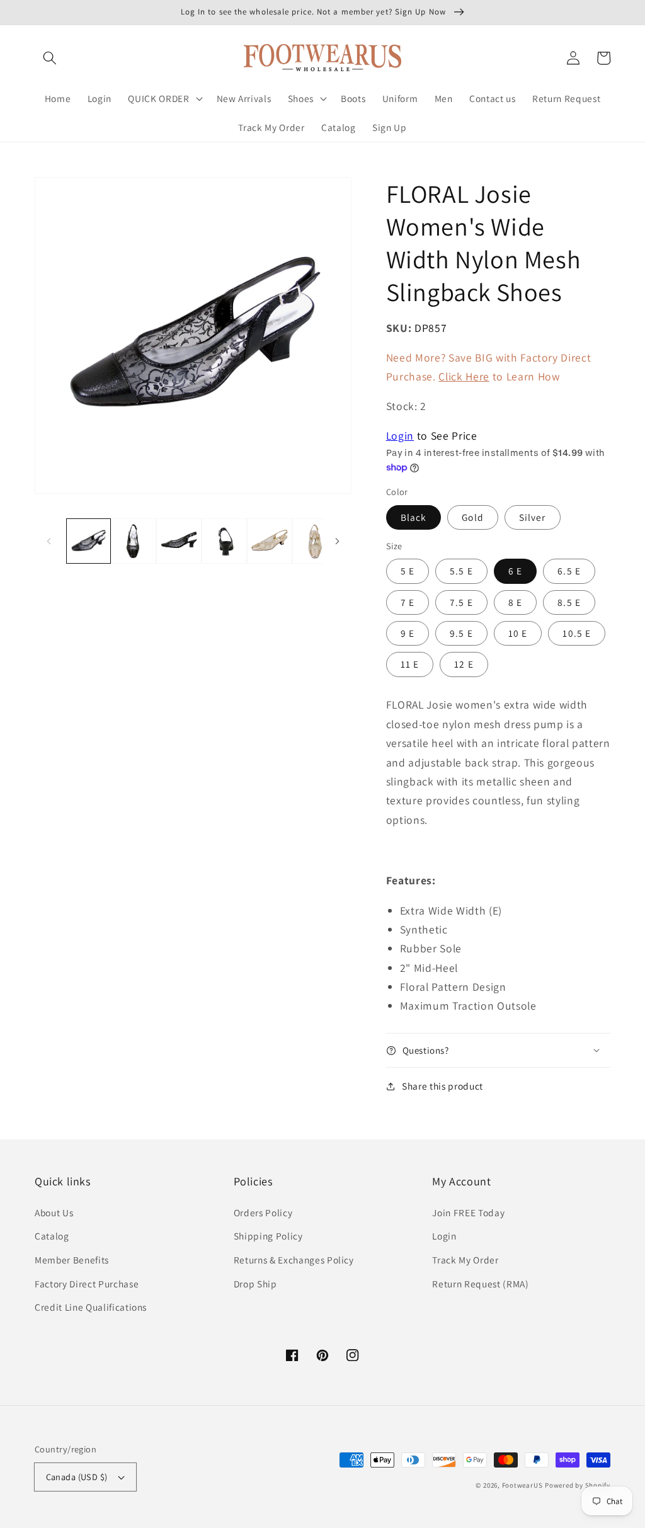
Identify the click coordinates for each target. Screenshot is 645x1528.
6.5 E (569, 570)
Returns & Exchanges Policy (294, 1259)
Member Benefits (72, 1259)
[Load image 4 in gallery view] (224, 541)
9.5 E (461, 633)
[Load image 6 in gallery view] (315, 541)
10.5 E (576, 633)
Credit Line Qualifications (91, 1307)
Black (414, 517)
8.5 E (569, 602)
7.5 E (461, 602)
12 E (463, 664)
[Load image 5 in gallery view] (269, 541)
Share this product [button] (442, 1086)
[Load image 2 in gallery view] (133, 541)
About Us (54, 1212)
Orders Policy (263, 1212)
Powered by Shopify (577, 1485)
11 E (410, 664)
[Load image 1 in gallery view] (88, 541)
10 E (517, 633)
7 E (407, 602)
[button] (50, 58)
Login (400, 435)
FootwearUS (522, 1485)
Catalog (52, 1235)
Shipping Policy (268, 1235)
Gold (472, 517)
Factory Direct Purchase (87, 1283)
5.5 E (461, 570)
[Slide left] (48, 541)
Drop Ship (255, 1283)
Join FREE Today (468, 1212)
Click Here (463, 376)
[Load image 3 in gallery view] (179, 541)
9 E (407, 633)
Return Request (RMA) (480, 1283)
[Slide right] (337, 541)
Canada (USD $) (77, 1477)
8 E (515, 602)
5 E (407, 570)
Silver (532, 517)
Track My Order (465, 1259)
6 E (515, 570)
